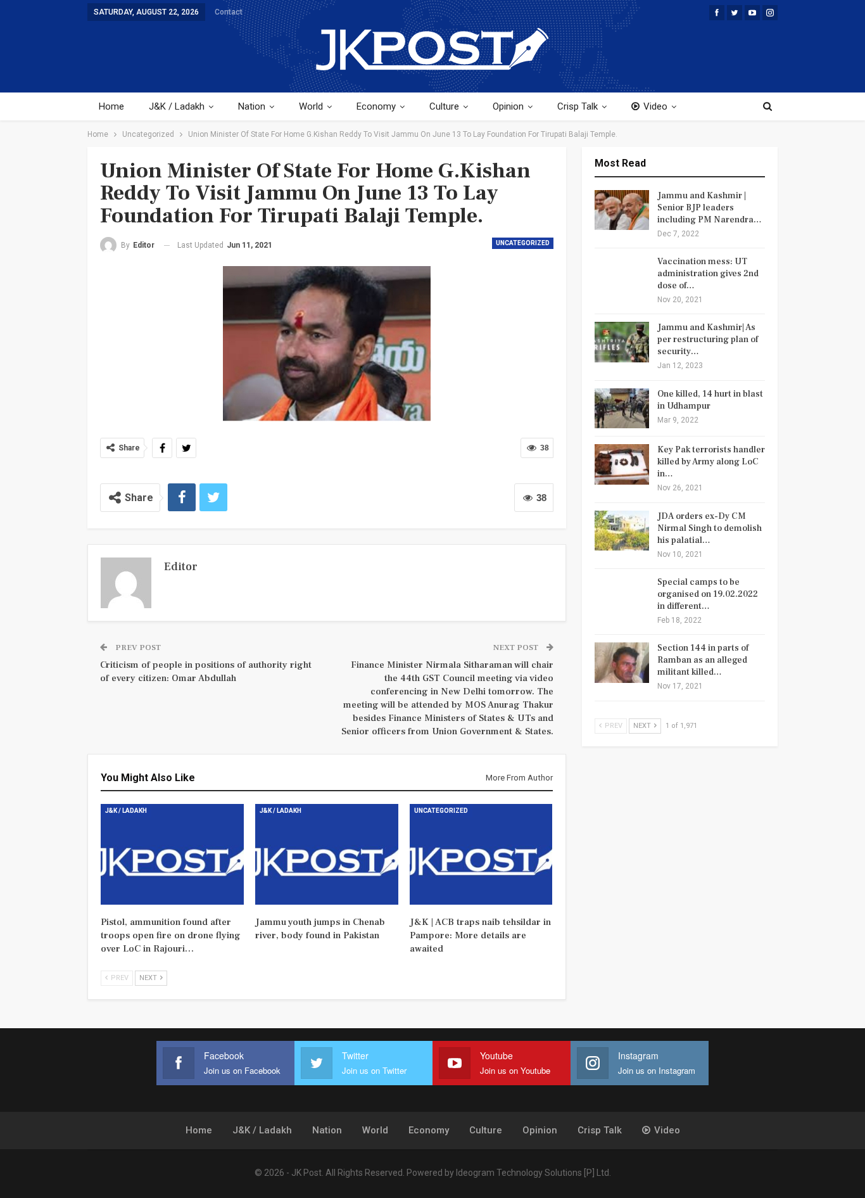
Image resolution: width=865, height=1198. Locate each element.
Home (111, 106)
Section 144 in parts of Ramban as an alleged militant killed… (702, 660)
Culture (444, 106)
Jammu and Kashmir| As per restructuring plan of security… (707, 339)
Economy (376, 106)
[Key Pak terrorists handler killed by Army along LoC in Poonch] (622, 464)
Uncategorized (523, 242)
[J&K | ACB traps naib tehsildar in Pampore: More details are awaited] (481, 854)
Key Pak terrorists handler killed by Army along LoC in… (711, 462)
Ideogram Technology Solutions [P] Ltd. (533, 1173)
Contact (229, 12)
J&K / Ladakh (177, 106)
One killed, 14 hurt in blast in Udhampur (710, 400)
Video (655, 106)
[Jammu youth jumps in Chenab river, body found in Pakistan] (326, 854)
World (311, 106)
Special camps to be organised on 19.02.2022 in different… (707, 594)
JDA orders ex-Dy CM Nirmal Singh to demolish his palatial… (709, 528)
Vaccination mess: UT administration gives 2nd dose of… (708, 273)
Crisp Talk (577, 106)
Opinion (508, 106)
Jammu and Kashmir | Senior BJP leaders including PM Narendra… (709, 208)
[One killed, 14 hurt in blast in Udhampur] (622, 408)
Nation (251, 106)
